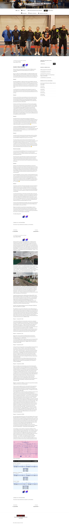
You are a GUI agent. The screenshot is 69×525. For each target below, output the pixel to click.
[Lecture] (14, 461)
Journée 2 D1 (48, 71)
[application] (25, 461)
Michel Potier (42, 74)
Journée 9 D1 (49, 69)
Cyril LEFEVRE (23, 60)
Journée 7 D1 (42, 86)
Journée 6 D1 (42, 89)
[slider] (36, 461)
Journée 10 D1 (49, 77)
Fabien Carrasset (43, 69)
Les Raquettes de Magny (37, 4)
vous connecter (20, 224)
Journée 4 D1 (42, 94)
